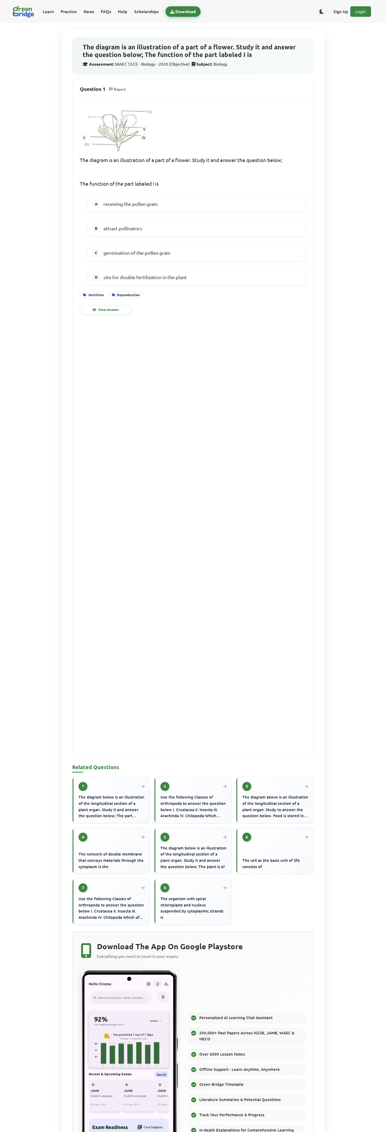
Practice (69, 11)
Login (361, 11)
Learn (48, 11)
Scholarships (146, 11)
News (89, 11)
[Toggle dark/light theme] (321, 11)
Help (122, 11)
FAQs (106, 11)
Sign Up (340, 11)
